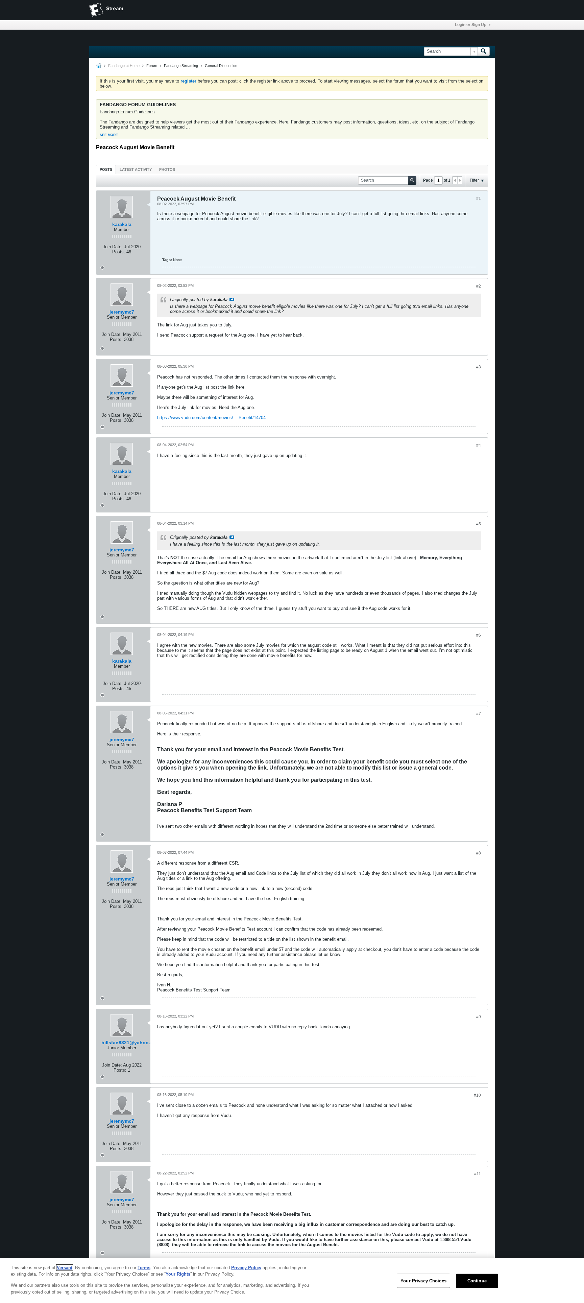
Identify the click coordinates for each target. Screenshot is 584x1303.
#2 (478, 286)
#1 (478, 198)
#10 (477, 1095)
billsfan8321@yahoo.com (130, 1042)
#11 (477, 1173)
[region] (292, 1280)
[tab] (106, 169)
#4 (478, 445)
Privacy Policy (246, 1267)
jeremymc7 (122, 312)
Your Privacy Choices (423, 1280)
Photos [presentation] (167, 169)
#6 (478, 635)
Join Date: (113, 246)
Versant (64, 1267)
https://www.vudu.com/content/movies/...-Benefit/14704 (211, 417)
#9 (478, 1016)
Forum (151, 66)
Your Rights (178, 1274)
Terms (144, 1267)
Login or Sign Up (470, 24)
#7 (478, 713)
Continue (477, 1280)
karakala (121, 224)
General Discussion (221, 66)
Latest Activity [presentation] (136, 169)
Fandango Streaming (181, 66)
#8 (478, 853)
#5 (478, 524)
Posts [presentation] (106, 169)
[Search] (484, 51)
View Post (231, 299)
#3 (478, 367)
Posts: (118, 251)
